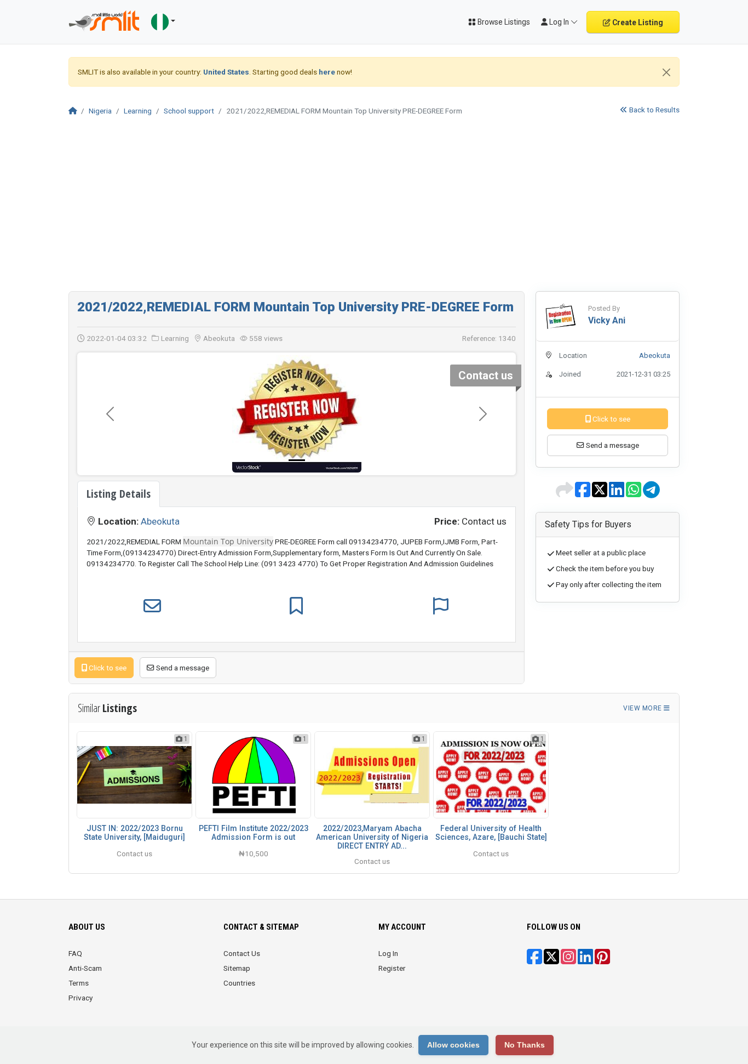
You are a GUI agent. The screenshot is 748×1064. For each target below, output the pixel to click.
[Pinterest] (602, 960)
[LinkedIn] (585, 960)
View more (643, 708)
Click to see (106, 667)
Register (392, 968)
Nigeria (100, 110)
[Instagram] (568, 960)
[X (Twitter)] (551, 960)
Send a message (181, 667)
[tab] (118, 494)
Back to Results (654, 109)
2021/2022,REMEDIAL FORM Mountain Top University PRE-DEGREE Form (295, 307)
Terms (78, 982)
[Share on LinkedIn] (617, 493)
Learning (138, 110)
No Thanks (524, 1044)
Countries (239, 982)
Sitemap (236, 968)
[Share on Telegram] (651, 493)
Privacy (80, 997)
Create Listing (637, 22)
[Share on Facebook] (583, 493)
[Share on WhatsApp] (634, 493)
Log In (388, 953)
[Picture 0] (297, 460)
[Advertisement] (374, 209)
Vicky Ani (606, 320)
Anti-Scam (85, 968)
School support (189, 110)
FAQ (75, 953)
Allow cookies (453, 1044)
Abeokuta (160, 521)
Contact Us (241, 953)
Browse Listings (503, 22)
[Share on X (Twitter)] (600, 493)
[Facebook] (534, 960)
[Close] (666, 72)
